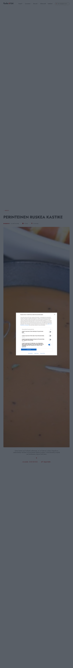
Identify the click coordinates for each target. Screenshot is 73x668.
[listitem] (36, 329)
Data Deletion (30, 353)
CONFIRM (29, 349)
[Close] (55, 315)
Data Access (36, 353)
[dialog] (36, 334)
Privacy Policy (42, 353)
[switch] (49, 332)
